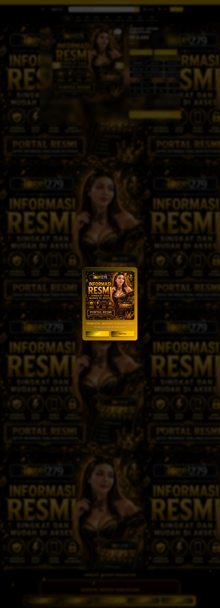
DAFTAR (122, 334)
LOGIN (97, 334)
